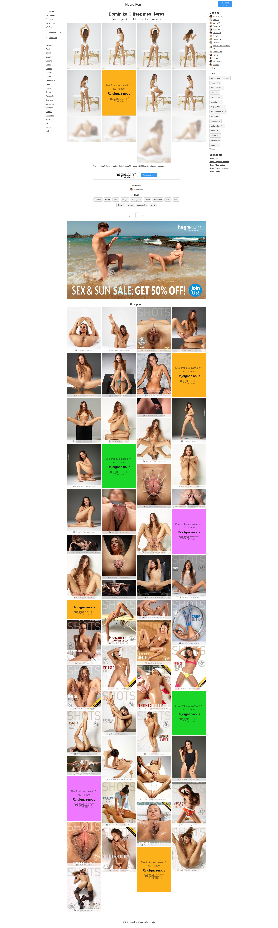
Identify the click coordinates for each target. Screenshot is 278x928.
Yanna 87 (216, 23)
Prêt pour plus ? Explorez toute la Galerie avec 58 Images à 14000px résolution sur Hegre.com (129, 166)
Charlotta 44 (217, 42)
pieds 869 (214, 145)
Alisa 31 (216, 64)
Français (49, 107)
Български (50, 119)
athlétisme (158, 199)
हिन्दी (47, 123)
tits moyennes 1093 (218, 111)
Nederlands (50, 80)
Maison (51, 11)
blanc (168, 199)
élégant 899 (215, 140)
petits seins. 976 (217, 126)
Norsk (48, 84)
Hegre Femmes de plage (219, 168)
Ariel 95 (216, 19)
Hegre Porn (133, 4)
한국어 (48, 127)
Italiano (49, 68)
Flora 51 (216, 36)
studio (147, 199)
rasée (107, 199)
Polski (48, 88)
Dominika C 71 (218, 26)
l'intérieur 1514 (216, 87)
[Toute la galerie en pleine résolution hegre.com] (84, 129)
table (176, 199)
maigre (124, 199)
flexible (120, 205)
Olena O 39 (217, 51)
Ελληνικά (50, 104)
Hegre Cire (213, 158)
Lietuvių (49, 72)
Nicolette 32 (217, 61)
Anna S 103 (217, 16)
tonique (130, 205)
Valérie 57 (217, 32)
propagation (136, 199)
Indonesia (50, 115)
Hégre (214, 171)
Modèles (52, 23)
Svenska (49, 100)
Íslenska (49, 45)
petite (116, 199)
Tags (50, 27)
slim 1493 (214, 92)
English (49, 49)
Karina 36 (216, 55)
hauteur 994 (215, 121)
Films (51, 19)
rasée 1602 (215, 83)
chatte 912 (215, 130)
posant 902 (215, 135)
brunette (98, 199)
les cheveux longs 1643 (220, 78)
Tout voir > (213, 68)
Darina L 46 (217, 39)
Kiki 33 (215, 58)
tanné (153, 205)
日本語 (48, 53)
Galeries (52, 15)
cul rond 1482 (216, 97)
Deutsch (49, 111)
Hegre (219, 161)
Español (49, 61)
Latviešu (49, 76)
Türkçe (48, 92)
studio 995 (215, 116)
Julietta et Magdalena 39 (221, 47)
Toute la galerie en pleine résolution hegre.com (136, 19)
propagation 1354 (217, 107)
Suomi (48, 64)
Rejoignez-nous (225, 4)
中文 (48, 131)
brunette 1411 (216, 102)
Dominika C (138, 189)
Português (50, 96)
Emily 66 (216, 29)
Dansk (48, 57)
